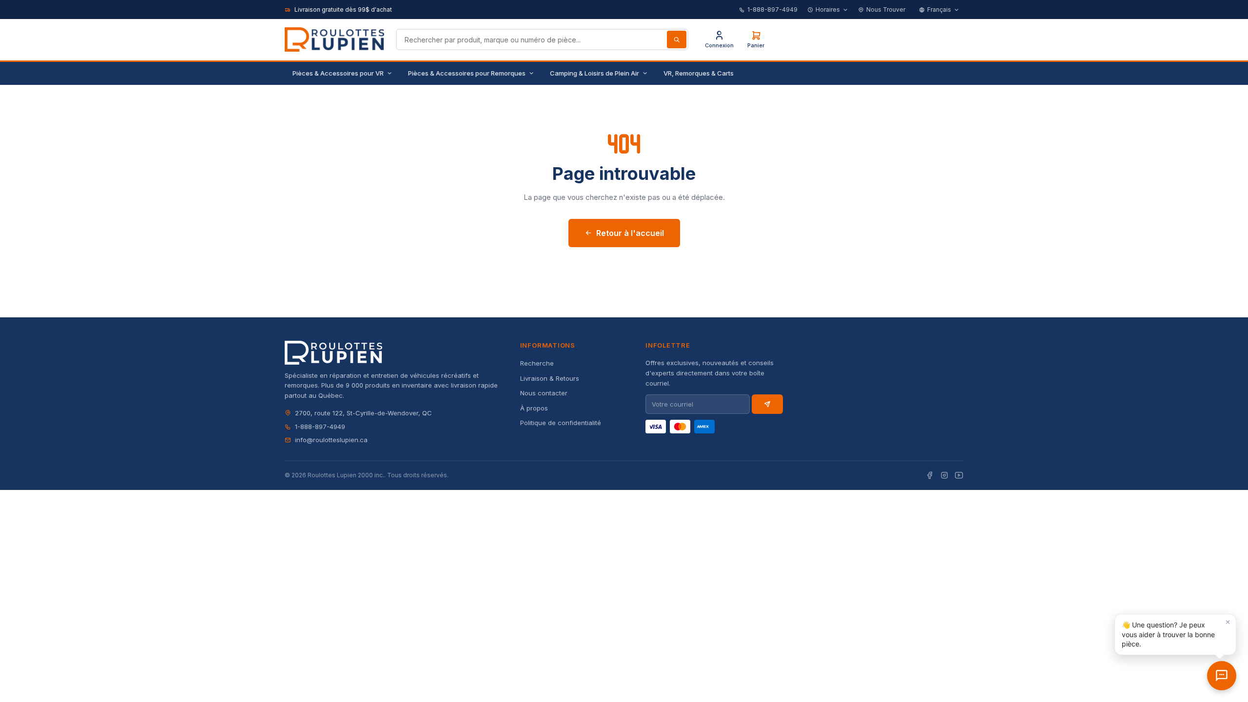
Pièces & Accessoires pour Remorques (467, 73)
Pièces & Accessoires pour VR (338, 73)
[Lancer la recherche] (676, 39)
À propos (534, 408)
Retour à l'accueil (630, 233)
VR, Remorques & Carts (698, 73)
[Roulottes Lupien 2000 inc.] (334, 39)
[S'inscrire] (767, 404)
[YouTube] (959, 475)
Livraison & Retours (549, 378)
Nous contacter (543, 393)
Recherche (537, 363)
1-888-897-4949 (772, 9)
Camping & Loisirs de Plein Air (594, 73)
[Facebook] (929, 475)
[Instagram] (944, 475)
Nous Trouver (885, 9)
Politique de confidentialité (560, 423)
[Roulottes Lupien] (1221, 675)
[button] (1175, 634)
